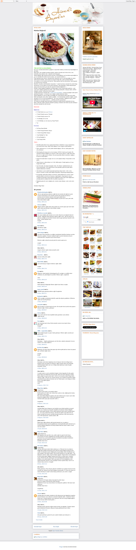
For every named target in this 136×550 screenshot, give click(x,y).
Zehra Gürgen (40, 232)
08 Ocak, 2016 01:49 (42, 516)
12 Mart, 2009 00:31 (42, 344)
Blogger (61, 546)
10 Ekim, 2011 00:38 (42, 501)
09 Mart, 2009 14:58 (42, 222)
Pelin (38, 321)
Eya (38, 271)
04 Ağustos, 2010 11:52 (42, 403)
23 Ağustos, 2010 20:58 (42, 417)
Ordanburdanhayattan (42, 192)
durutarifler (40, 304)
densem (39, 493)
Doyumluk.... (40, 254)
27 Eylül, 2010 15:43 (42, 442)
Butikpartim (40, 296)
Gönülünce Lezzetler (42, 213)
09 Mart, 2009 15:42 (42, 245)
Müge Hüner (40, 388)
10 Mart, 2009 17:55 (42, 336)
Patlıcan (50, 112)
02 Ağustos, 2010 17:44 (42, 385)
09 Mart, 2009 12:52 (42, 210)
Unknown (39, 204)
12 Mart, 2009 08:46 (42, 357)
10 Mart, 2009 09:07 (42, 310)
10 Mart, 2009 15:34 (42, 328)
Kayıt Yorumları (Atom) (57, 530)
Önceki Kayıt (74, 526)
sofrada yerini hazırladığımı (56, 92)
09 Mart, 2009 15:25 (42, 229)
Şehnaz (39, 313)
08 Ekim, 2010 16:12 (42, 464)
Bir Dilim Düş (40, 347)
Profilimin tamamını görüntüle (90, 56)
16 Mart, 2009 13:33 (42, 368)
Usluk (38, 513)
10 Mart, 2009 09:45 (42, 318)
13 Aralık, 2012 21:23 (42, 510)
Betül (38, 225)
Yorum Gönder (39, 519)
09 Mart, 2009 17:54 (42, 258)
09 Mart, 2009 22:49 (42, 286)
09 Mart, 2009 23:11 (42, 293)
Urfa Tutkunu (40, 445)
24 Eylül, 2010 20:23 (42, 428)
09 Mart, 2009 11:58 (42, 201)
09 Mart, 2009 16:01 (42, 251)
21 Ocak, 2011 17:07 (42, 490)
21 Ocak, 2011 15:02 (42, 473)
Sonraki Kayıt (37, 526)
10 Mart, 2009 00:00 (42, 301)
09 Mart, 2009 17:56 (42, 268)
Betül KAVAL (40, 261)
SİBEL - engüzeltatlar (42, 330)
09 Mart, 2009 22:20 (42, 279)
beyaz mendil (40, 289)
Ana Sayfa (56, 526)
